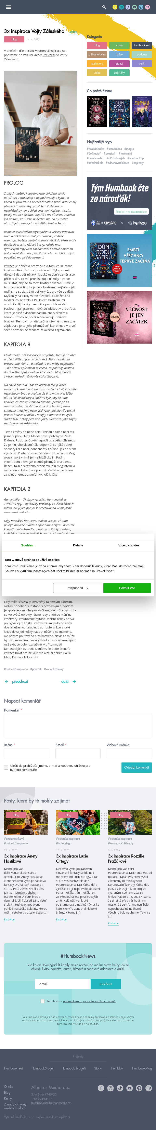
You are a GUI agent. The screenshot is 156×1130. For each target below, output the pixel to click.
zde (96, 1024)
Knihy (8, 1098)
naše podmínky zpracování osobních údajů (101, 1017)
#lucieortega (64, 843)
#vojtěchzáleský (54, 669)
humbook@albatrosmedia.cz (51, 1103)
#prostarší (110, 153)
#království (125, 153)
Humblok (117, 1068)
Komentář (13, 710)
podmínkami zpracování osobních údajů (89, 1001)
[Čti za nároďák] (119, 203)
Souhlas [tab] (27, 545)
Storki (98, 1068)
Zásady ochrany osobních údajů (15, 1106)
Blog (7, 1092)
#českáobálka (95, 148)
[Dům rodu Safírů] (119, 260)
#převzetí (36, 669)
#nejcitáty (138, 162)
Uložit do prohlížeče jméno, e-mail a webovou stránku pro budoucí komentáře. (50, 767)
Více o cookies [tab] (128, 545)
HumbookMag (142, 1068)
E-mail (61, 745)
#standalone (114, 148)
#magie (129, 148)
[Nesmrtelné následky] (119, 317)
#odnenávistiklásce (117, 162)
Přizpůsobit (75, 588)
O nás (8, 1086)
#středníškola (95, 162)
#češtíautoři (94, 153)
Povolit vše (127, 588)
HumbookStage (42, 1068)
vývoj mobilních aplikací (54, 1117)
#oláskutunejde (116, 158)
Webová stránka (118, 745)
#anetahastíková (14, 838)
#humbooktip (136, 158)
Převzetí (49, 55)
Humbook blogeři (74, 1068)
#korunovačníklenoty (120, 843)
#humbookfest (95, 158)
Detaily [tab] (78, 545)
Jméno (9, 745)
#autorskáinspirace (48, 51)
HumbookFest (13, 1068)
